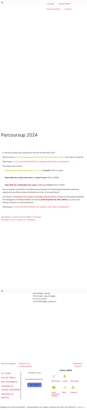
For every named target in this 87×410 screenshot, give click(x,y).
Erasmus (74, 392)
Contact (68, 9)
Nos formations (53, 9)
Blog (64, 392)
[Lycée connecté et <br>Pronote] (54, 387)
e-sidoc (65, 381)
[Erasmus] (73, 387)
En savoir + (80, 407)
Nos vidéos (75, 381)
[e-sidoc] (64, 376)
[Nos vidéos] (73, 376)
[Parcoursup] (54, 376)
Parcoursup (56, 381)
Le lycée (50, 4)
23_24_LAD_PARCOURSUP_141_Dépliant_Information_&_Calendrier (41, 161)
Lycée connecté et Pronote (56, 394)
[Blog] (64, 387)
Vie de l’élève (64, 4)
